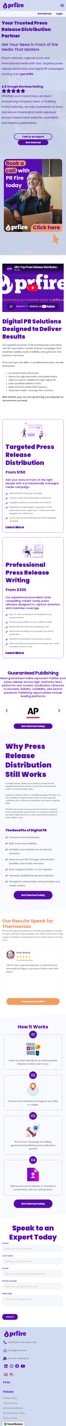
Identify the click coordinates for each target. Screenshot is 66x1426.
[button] (62, 5)
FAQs (6, 1382)
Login (59, 13)
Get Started (44, 13)
